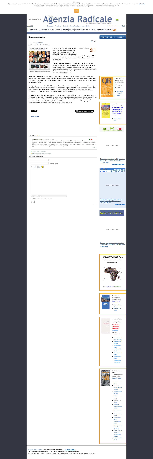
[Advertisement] (63, 121)
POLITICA (40, 43)
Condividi (30, 26)
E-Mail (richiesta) (54, 163)
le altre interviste (120, 205)
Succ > (37, 116)
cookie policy (141, 4)
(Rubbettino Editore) (116, 378)
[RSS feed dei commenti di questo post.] (37, 135)
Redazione (58, 26)
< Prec (32, 116)
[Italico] (34, 167)
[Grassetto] (32, 167)
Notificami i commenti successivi (42, 199)
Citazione (94, 147)
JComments (94, 204)
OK (76, 11)
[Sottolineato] (37, 167)
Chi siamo (50, 26)
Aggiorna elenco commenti (39, 151)
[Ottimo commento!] (89, 139)
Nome (50, 160)
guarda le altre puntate (118, 164)
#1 (32, 139)
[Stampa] (94, 41)
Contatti (65, 26)
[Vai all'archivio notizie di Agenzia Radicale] (112, 38)
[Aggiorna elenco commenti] (39, 135)
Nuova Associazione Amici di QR (79, 26)
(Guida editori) (115, 330)
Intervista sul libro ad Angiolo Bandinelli (118, 393)
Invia (32, 202)
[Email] (92, 41)
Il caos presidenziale (37, 37)
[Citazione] (40, 167)
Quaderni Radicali (70, 449)
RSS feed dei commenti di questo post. (41, 153)
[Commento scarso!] (91, 139)
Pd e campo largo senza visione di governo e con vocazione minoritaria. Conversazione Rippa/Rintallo (112, 244)
